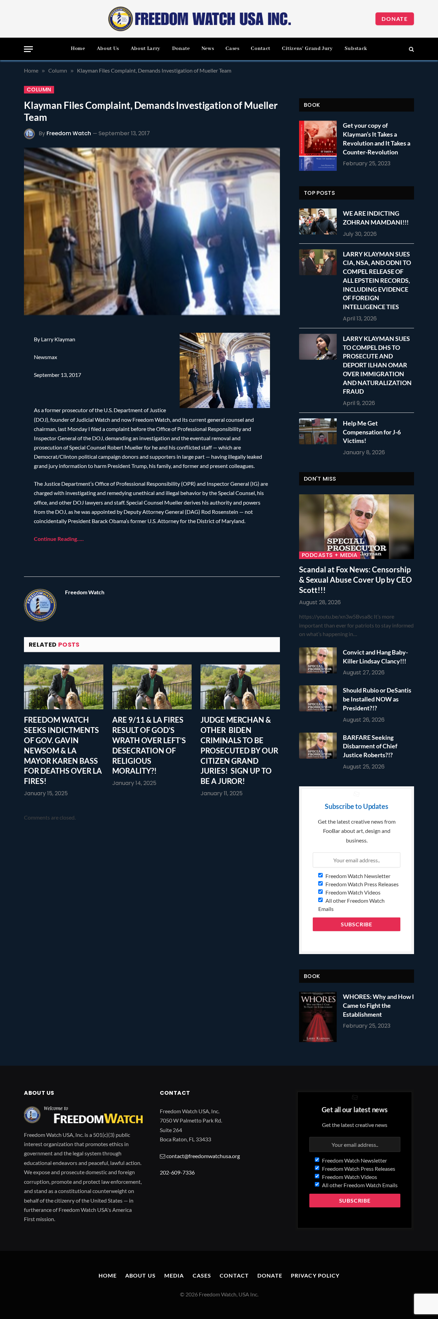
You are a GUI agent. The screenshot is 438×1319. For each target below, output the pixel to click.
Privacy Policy (315, 1275)
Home (78, 49)
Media (174, 1275)
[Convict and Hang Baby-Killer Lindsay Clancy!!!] (319, 660)
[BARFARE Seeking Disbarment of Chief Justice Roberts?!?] (319, 746)
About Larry (145, 49)
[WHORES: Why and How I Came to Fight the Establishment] (318, 1017)
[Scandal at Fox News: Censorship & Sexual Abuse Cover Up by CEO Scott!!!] (356, 526)
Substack (356, 49)
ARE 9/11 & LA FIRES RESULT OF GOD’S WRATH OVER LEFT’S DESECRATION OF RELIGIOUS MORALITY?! (149, 745)
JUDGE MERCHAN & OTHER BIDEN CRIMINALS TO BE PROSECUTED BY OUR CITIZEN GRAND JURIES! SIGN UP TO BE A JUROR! (239, 750)
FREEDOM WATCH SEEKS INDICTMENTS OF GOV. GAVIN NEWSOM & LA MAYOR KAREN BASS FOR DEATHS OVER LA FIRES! (63, 750)
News (208, 49)
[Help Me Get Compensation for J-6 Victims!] (319, 431)
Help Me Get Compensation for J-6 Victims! (372, 431)
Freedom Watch (69, 133)
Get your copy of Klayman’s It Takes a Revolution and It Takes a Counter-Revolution (376, 138)
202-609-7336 (177, 1172)
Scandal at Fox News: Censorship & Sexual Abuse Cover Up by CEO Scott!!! (355, 580)
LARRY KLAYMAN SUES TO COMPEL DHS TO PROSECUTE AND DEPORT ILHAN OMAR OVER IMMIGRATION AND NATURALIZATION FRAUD (377, 365)
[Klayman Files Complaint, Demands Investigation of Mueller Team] (152, 231)
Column (39, 89)
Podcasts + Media (330, 555)
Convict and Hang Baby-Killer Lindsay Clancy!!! (375, 656)
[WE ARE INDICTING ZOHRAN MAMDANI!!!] (319, 221)
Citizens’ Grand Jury (307, 49)
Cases (232, 49)
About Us (108, 49)
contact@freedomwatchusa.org (203, 1156)
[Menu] (28, 49)
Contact (260, 49)
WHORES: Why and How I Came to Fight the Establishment (378, 1005)
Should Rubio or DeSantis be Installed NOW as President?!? (377, 698)
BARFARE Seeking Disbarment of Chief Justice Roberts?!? (370, 746)
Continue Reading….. (59, 538)
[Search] (411, 49)
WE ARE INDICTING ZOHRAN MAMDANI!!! (376, 218)
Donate (395, 18)
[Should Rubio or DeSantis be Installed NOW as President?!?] (319, 698)
